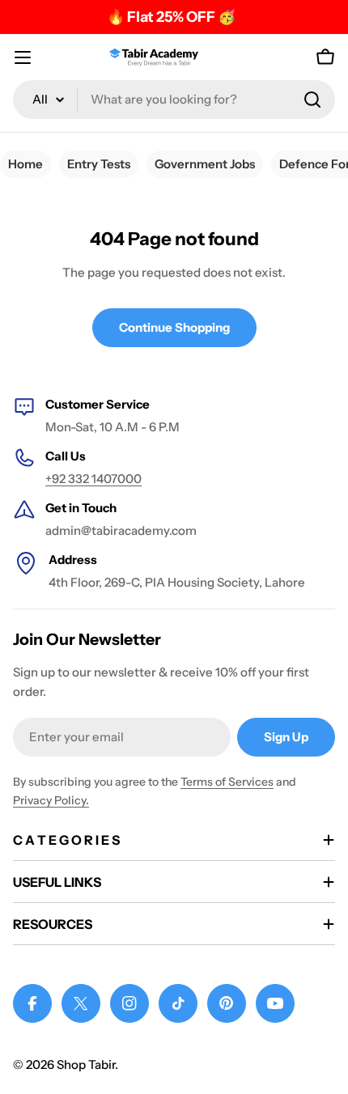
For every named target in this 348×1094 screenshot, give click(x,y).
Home (25, 164)
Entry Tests (98, 164)
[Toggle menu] (22, 57)
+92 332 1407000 (93, 478)
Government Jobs (205, 164)
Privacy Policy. (51, 800)
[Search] (312, 99)
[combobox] (174, 99)
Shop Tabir (86, 1064)
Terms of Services (227, 781)
